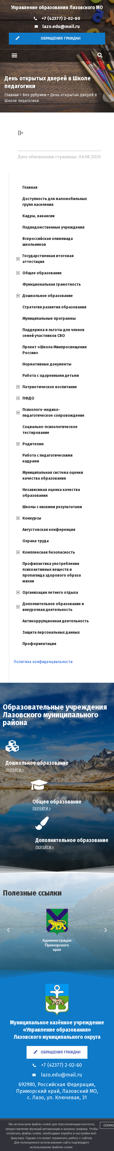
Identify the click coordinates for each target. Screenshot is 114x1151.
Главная (29, 187)
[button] (14, 55)
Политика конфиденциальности (43, 661)
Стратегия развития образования (54, 307)
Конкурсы (31, 518)
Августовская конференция (48, 529)
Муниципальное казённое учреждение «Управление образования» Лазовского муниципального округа (57, 1029)
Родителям (33, 444)
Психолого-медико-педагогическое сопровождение (53, 412)
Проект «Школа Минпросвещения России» (54, 350)
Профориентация (39, 643)
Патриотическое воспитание (49, 387)
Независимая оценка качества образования (51, 492)
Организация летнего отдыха (50, 592)
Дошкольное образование (47, 295)
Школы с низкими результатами (52, 507)
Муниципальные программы (49, 318)
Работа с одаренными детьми (50, 375)
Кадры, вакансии (38, 216)
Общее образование (42, 273)
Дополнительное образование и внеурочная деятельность (53, 607)
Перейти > (15, 770)
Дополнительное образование (71, 840)
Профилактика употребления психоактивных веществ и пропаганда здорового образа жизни (51, 572)
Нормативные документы (46, 364)
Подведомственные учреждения (53, 227)
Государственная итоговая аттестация (48, 259)
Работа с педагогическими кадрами (47, 458)
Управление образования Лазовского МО (57, 7)
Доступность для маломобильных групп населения (54, 201)
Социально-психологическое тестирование (49, 429)
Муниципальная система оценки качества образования (52, 475)
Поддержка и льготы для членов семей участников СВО (53, 333)
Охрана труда (35, 541)
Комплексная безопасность (48, 552)
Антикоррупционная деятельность (55, 621)
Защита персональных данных (51, 632)
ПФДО (28, 398)
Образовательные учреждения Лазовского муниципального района (55, 714)
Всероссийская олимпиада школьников (47, 241)
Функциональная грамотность (51, 284)
